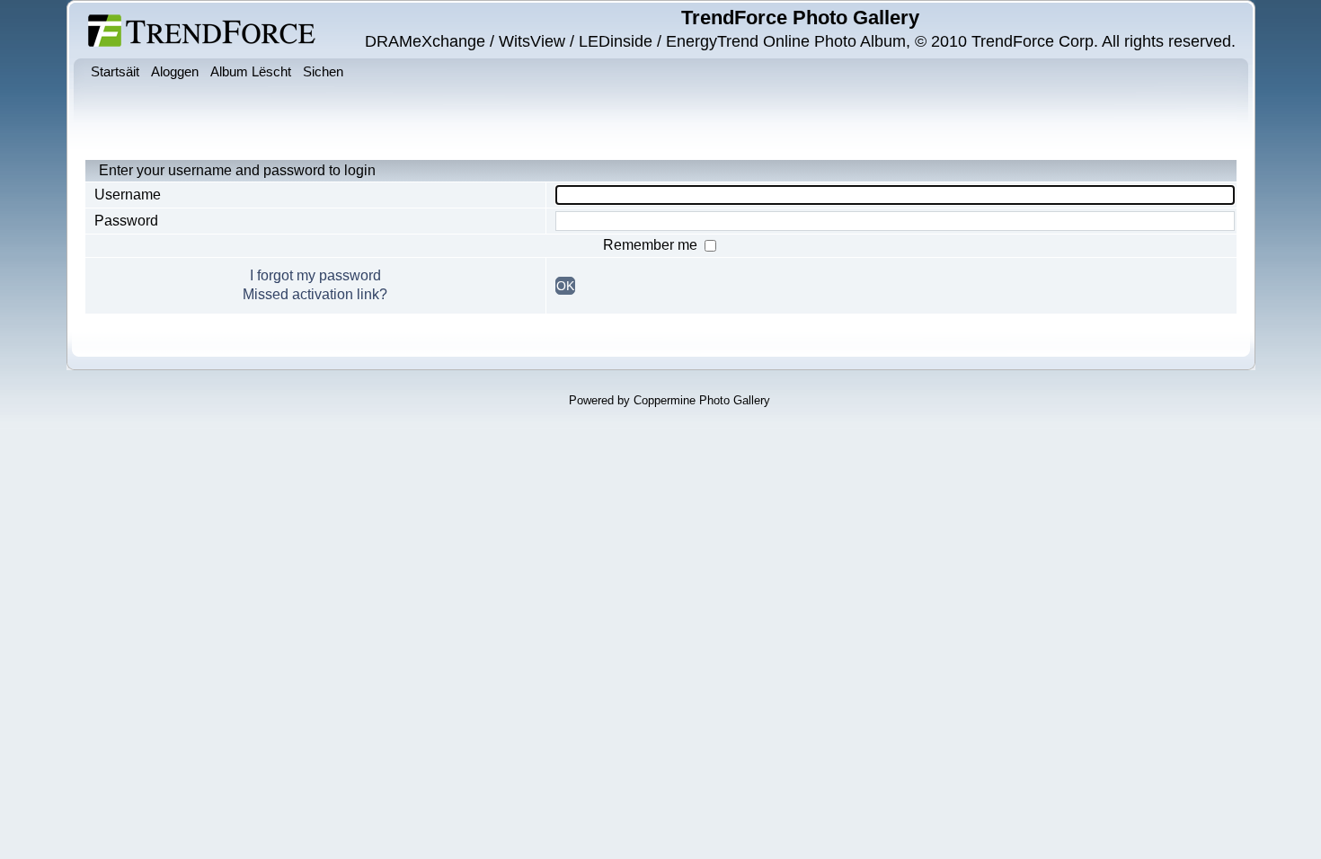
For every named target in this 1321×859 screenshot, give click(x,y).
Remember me (652, 244)
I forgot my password (315, 275)
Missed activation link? (315, 294)
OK (565, 286)
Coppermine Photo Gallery (702, 400)
